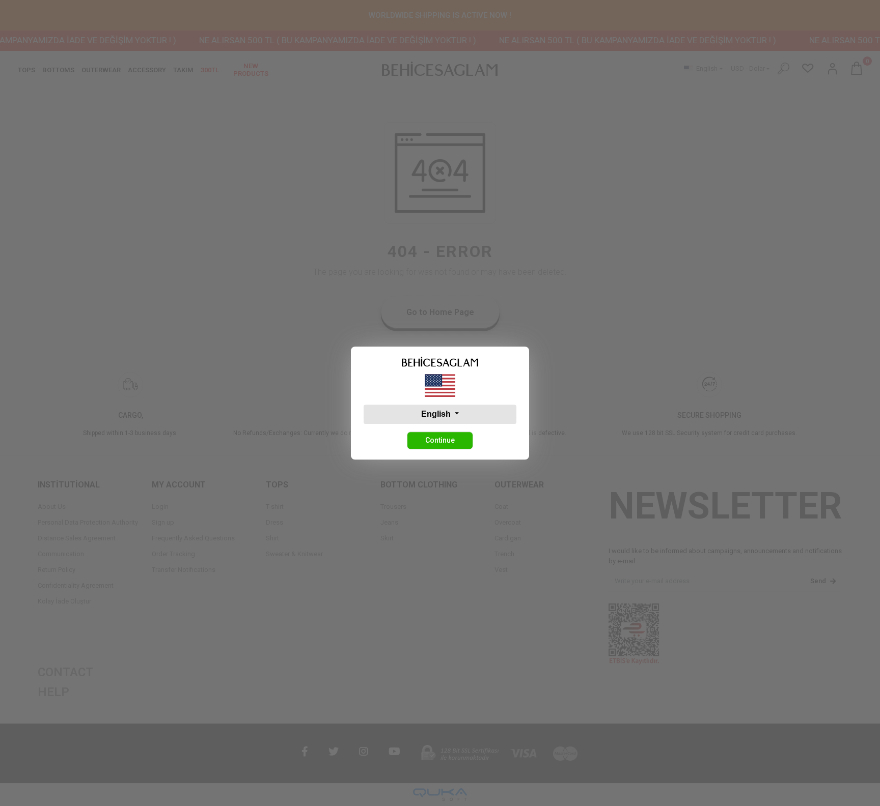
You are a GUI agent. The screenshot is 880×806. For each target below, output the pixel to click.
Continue (440, 440)
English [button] (437, 414)
